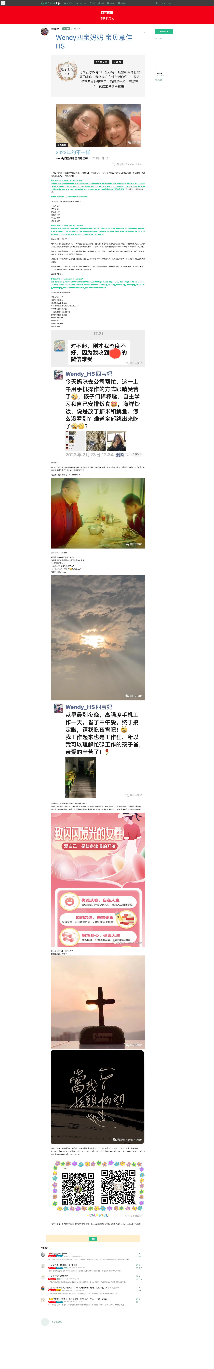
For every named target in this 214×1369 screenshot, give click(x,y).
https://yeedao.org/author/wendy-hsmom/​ (69, 197)
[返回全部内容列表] (3, 3)
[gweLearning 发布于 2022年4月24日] (43, 1288)
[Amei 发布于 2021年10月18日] (43, 1300)
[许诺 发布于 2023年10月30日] (43, 1254)
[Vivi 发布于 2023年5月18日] (43, 1266)
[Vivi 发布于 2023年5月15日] (43, 1277)
